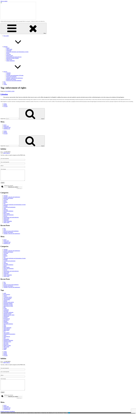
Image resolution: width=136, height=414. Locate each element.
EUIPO (5, 308)
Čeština (5, 103)
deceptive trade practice (8, 302)
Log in (4, 124)
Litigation (8, 72)
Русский (5, 106)
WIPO (4, 349)
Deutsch (5, 105)
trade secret (5, 344)
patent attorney (6, 328)
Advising (8, 74)
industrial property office (8, 314)
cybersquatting (6, 299)
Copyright (8, 54)
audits (4, 293)
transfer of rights (7, 345)
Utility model (9, 49)
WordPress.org (6, 128)
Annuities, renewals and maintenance (14, 78)
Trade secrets (9, 59)
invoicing (5, 317)
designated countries (7, 303)
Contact (5, 84)
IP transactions (6, 318)
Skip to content (4, 1)
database (5, 300)
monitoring (5, 322)
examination (6, 309)
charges (5, 295)
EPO (4, 307)
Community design (7, 297)
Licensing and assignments (9, 207)
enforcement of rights (8, 306)
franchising (5, 311)
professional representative (9, 334)
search (4, 335)
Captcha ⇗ (19, 188)
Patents (7, 48)
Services (5, 71)
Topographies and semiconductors (13, 56)
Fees (4, 81)
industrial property (7, 313)
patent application (7, 327)
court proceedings (7, 298)
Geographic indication (8, 312)
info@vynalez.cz (6, 153)
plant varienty (6, 332)
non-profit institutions (8, 323)
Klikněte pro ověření (13, 187)
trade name (5, 343)
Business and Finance (11, 79)
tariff (4, 337)
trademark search (7, 341)
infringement (6, 316)
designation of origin (8, 304)
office (4, 325)
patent (4, 326)
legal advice (6, 320)
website (5, 348)
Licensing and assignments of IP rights (14, 75)
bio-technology (6, 294)
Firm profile (6, 35)
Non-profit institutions (8, 211)
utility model (6, 346)
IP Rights (5, 46)
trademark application (8, 340)
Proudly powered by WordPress (8, 411)
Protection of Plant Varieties (12, 58)
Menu (45, 33)
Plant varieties (6, 213)
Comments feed (6, 127)
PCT (4, 331)
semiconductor (6, 336)
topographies (6, 339)
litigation (5, 321)
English (5, 353)
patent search (6, 330)
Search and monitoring (11, 76)
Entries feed (6, 126)
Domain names (9, 55)
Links (4, 83)
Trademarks (8, 50)
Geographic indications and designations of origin (17, 51)
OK (69, 412)
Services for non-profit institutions (13, 80)
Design (7, 53)
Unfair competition (10, 60)
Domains (5, 202)
